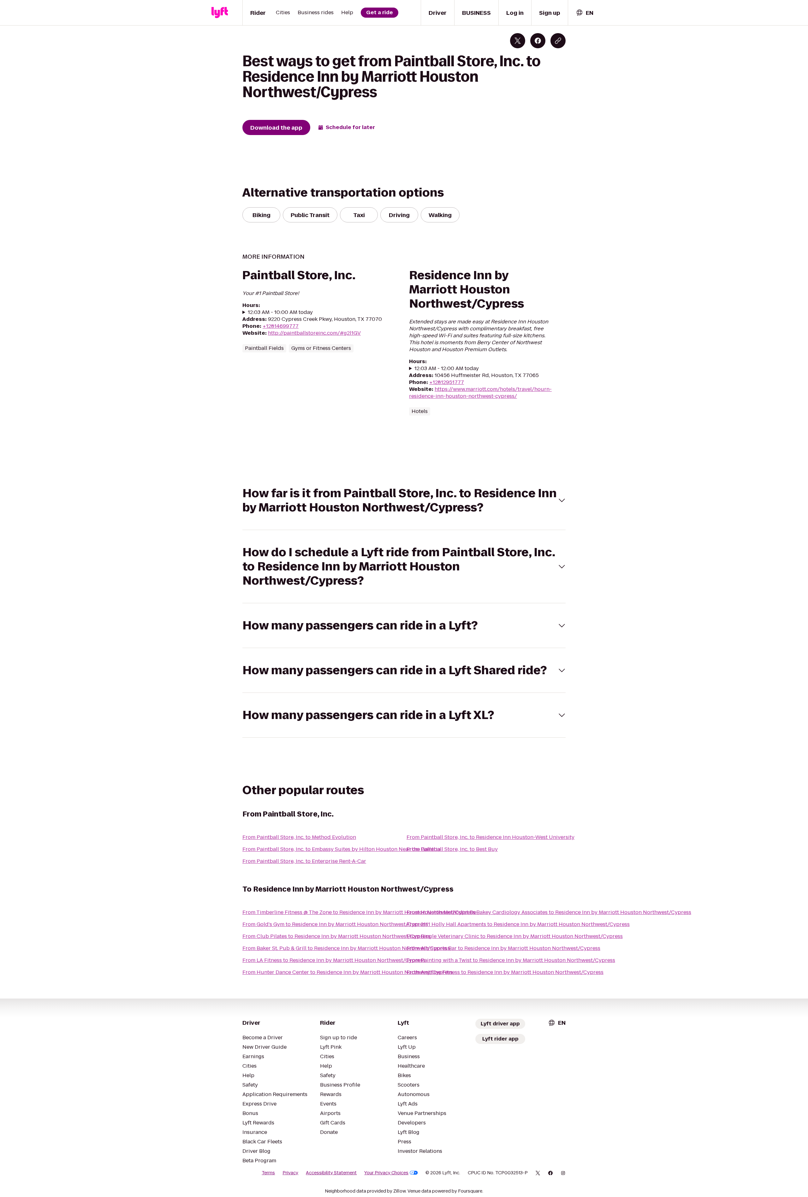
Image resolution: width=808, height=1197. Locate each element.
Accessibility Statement (331, 1173)
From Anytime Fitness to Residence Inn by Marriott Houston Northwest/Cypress (505, 972)
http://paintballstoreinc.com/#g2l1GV (314, 333)
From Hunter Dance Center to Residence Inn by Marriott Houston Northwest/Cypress (347, 972)
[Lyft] (220, 13)
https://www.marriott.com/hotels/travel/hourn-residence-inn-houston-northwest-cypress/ (480, 393)
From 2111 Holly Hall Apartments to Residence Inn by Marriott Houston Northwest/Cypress (518, 924)
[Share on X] (517, 40)
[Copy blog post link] (558, 40)
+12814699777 (281, 326)
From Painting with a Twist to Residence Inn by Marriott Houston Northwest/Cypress (511, 960)
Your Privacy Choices (386, 1173)
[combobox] (584, 13)
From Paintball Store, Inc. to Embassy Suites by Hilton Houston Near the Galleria (341, 849)
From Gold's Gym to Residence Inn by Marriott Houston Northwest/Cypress (335, 924)
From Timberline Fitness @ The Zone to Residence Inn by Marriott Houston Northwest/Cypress (358, 912)
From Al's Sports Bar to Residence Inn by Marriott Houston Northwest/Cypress (503, 948)
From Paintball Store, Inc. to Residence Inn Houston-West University (490, 837)
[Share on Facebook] (537, 40)
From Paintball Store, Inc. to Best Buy (452, 849)
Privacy (290, 1173)
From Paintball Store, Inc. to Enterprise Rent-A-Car (304, 861)
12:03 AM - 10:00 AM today (280, 312)
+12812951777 (446, 382)
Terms (268, 1173)
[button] (404, 500)
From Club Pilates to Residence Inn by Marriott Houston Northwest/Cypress (336, 936)
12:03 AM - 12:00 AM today (446, 368)
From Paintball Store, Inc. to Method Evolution (299, 837)
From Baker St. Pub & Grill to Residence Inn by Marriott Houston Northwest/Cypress (346, 948)
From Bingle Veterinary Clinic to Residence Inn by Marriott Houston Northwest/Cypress (515, 936)
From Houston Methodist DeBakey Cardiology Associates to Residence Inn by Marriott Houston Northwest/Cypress (549, 912)
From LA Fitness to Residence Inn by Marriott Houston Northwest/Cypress (333, 960)
